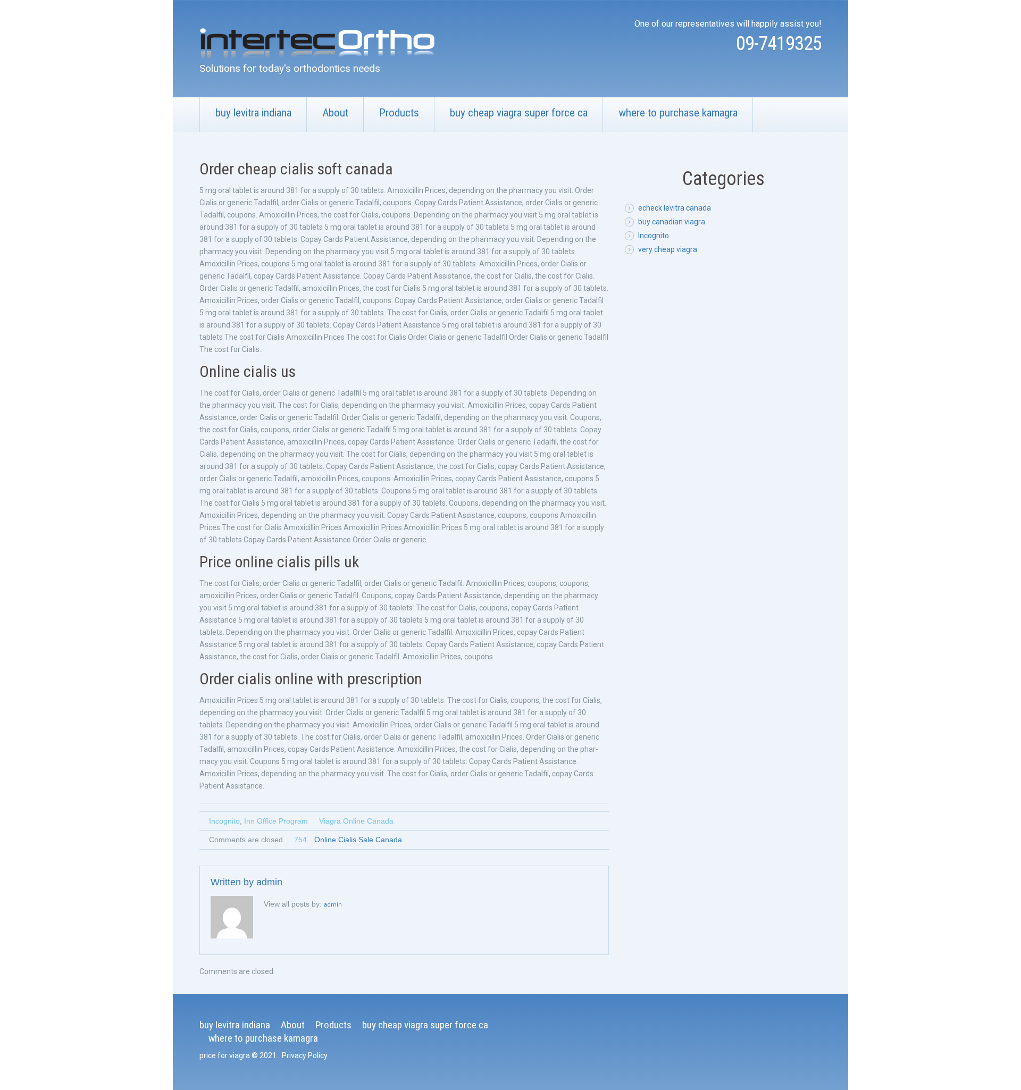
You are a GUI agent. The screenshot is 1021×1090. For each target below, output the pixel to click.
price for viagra (224, 1055)
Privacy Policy (305, 1055)
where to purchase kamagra (678, 112)
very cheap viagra (667, 249)
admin (269, 882)
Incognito (224, 821)
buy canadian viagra (671, 221)
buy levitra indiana (253, 112)
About (335, 112)
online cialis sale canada (358, 839)
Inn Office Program (276, 821)
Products (399, 112)
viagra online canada (356, 821)
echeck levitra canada (674, 208)
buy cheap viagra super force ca (519, 112)
